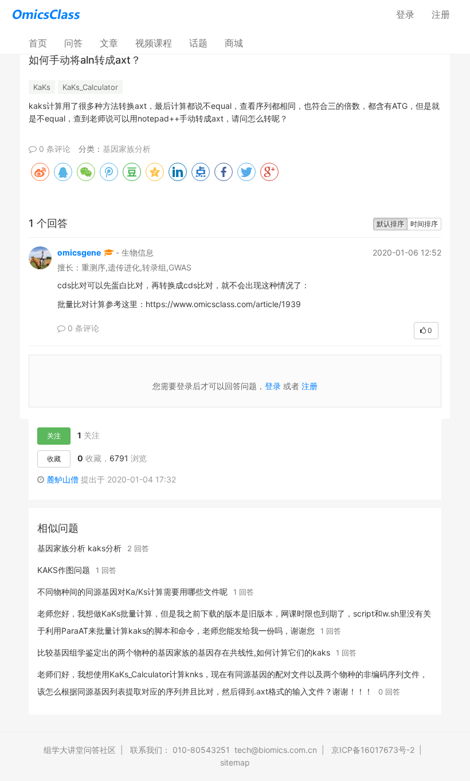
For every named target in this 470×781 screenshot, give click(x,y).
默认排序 (390, 223)
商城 (234, 43)
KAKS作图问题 (63, 570)
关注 (54, 435)
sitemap (235, 762)
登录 (405, 14)
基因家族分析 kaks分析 (79, 548)
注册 (441, 14)
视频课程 (153, 43)
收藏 (54, 458)
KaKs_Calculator (90, 87)
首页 (42, 43)
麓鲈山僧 (62, 479)
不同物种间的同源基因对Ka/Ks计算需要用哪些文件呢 (132, 591)
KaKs (41, 87)
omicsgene (79, 252)
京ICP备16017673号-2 (372, 750)
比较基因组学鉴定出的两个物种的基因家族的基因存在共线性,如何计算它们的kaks (183, 652)
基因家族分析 (127, 149)
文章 (109, 43)
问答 (73, 43)
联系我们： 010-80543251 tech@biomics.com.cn (223, 750)
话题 (198, 43)
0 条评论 (53, 149)
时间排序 (424, 223)
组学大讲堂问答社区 (80, 750)
